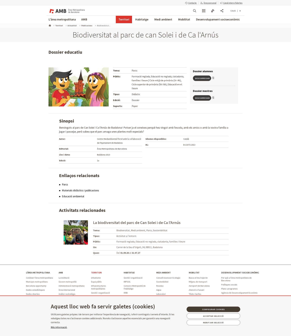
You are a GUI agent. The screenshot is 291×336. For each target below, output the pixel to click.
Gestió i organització (100, 292)
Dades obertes (33, 294)
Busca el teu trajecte (198, 277)
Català (233, 11)
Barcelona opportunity (36, 285)
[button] (191, 2)
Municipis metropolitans (37, 281)
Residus (160, 285)
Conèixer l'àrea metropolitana (39, 277)
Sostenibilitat (162, 281)
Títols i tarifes (195, 294)
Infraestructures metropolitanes (98, 287)
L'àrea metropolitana (62, 19)
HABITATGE (129, 272)
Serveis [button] (203, 11)
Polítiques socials (229, 284)
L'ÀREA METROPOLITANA (38, 272)
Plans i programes (229, 288)
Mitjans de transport (198, 281)
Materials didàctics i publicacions (80, 190)
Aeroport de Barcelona (199, 285)
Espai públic (96, 281)
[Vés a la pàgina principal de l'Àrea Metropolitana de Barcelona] (66, 10)
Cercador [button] (194, 11)
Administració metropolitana (71, 285)
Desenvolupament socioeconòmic (218, 19)
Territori (124, 19)
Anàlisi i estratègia (67, 294)
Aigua (158, 290)
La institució (64, 277)
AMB (84, 19)
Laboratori (161, 294)
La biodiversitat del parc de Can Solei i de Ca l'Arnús (137, 222)
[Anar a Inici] (49, 25)
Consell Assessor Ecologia (168, 277)
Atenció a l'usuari (196, 290)
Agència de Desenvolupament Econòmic (239, 292)
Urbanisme (96, 277)
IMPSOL (127, 281)
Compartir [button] (221, 11)
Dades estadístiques (35, 290)
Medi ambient (163, 19)
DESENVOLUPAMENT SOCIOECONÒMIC (240, 272)
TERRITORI (96, 272)
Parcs (65, 184)
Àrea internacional (67, 290)
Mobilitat (184, 19)
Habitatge (141, 19)
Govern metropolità (68, 281)
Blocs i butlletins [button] (212, 11)
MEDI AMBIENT (163, 272)
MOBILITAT (194, 272)
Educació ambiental (73, 196)
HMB (126, 292)
